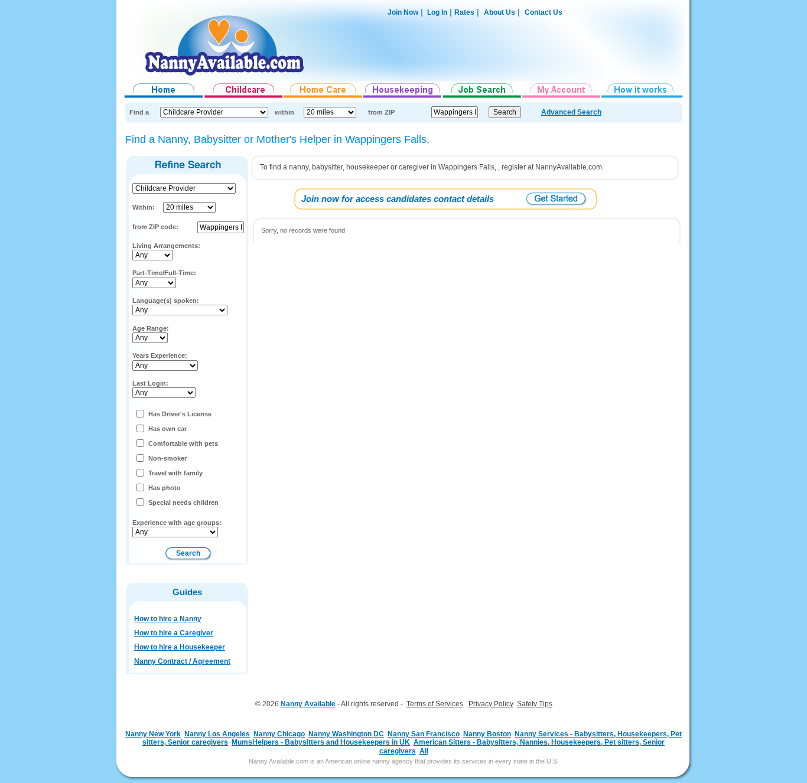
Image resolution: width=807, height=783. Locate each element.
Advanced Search (571, 112)
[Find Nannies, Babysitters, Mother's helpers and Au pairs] (244, 98)
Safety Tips (534, 704)
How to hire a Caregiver (173, 633)
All (423, 751)
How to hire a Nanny (167, 619)
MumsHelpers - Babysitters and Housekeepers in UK (321, 742)
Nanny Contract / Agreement (182, 661)
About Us (499, 12)
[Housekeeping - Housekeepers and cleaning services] (402, 98)
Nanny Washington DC (346, 734)
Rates (464, 12)
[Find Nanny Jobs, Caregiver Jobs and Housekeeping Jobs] (482, 98)
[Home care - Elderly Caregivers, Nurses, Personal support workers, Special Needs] (323, 98)
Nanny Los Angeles (217, 734)
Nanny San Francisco (424, 734)
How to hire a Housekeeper (179, 647)
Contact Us (543, 12)
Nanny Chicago (279, 734)
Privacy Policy (490, 704)
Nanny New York (153, 734)
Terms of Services (434, 704)
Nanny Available (308, 704)
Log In (436, 12)
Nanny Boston (487, 734)
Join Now (403, 12)
